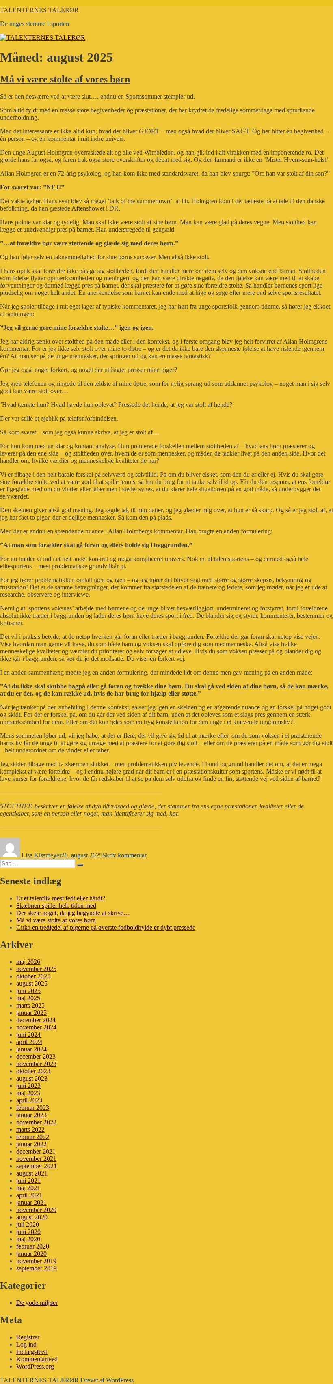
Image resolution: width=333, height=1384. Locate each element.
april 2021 (29, 1195)
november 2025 (36, 968)
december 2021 (36, 1151)
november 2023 (36, 1063)
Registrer (27, 1337)
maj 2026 (28, 961)
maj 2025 (28, 998)
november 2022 (36, 1122)
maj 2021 (28, 1187)
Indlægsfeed (32, 1351)
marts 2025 (30, 1005)
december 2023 (36, 1056)
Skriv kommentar (124, 855)
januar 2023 (31, 1114)
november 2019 (36, 1260)
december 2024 (36, 1020)
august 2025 (32, 983)
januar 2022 (31, 1144)
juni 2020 (28, 1231)
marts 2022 (30, 1129)
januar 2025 (31, 1012)
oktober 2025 (33, 976)
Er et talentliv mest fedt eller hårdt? (60, 898)
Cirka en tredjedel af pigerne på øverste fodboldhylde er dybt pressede (105, 927)
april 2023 (29, 1100)
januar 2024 (31, 1049)
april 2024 (29, 1041)
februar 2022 (32, 1136)
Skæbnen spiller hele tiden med (56, 905)
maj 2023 (28, 1093)
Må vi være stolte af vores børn (65, 79)
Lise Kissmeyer (41, 855)
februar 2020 (32, 1246)
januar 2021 (31, 1202)
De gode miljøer (37, 1302)
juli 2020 (27, 1224)
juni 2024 (28, 1034)
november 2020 (36, 1209)
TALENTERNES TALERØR (39, 9)
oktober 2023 (33, 1071)
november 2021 (36, 1158)
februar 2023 (32, 1107)
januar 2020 (31, 1253)
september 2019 (36, 1268)
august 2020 (32, 1217)
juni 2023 (28, 1085)
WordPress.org (35, 1366)
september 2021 (36, 1166)
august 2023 (32, 1078)
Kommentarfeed (37, 1359)
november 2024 (36, 1027)
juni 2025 (28, 990)
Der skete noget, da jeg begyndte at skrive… (73, 912)
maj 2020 (28, 1239)
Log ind (26, 1344)
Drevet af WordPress (107, 1380)
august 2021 (32, 1173)
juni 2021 (28, 1180)
